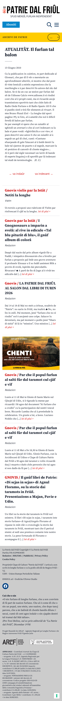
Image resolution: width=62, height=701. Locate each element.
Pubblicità (28, 555)
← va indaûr (17, 173)
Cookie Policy (8, 559)
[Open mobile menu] (57, 25)
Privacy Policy (41, 555)
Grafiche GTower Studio (26, 579)
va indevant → (44, 173)
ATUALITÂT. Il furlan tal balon (29, 52)
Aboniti (11, 25)
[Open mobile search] (49, 25)
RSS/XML (17, 555)
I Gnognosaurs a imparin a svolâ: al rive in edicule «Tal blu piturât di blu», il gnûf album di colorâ (28, 230)
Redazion (6, 555)
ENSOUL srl (7, 579)
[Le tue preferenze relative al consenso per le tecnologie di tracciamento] (57, 696)
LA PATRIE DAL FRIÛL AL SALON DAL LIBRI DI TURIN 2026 (30, 288)
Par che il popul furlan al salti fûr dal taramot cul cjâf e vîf (31, 380)
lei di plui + (44, 211)
